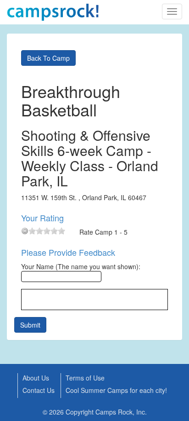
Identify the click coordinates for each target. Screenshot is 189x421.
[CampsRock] (53, 12)
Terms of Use (85, 377)
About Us (35, 377)
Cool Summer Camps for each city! (116, 390)
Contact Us (38, 390)
